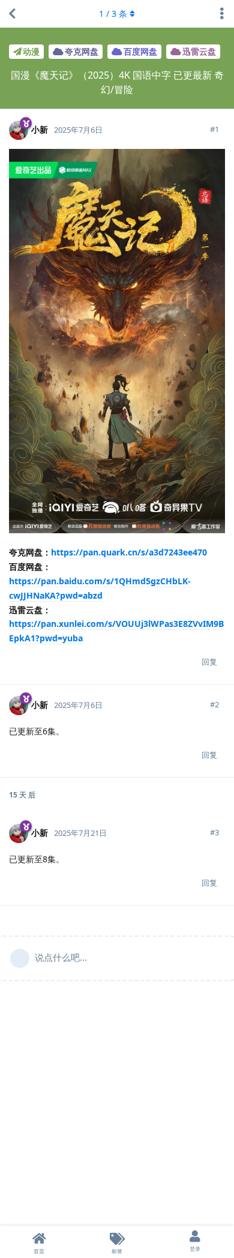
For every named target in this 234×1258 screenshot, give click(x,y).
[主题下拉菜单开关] (222, 14)
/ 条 (113, 13)
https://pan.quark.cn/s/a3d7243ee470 (129, 552)
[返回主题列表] (12, 14)
